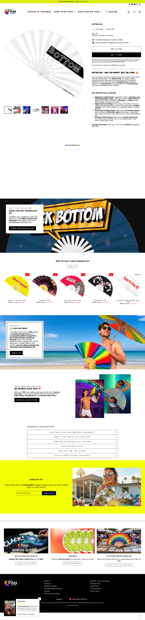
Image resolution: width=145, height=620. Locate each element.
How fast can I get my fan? (72, 451)
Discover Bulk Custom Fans (119, 565)
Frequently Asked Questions (53, 588)
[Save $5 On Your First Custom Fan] (26, 540)
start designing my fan (22, 228)
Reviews (47, 591)
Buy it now (116, 55)
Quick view (20, 181)
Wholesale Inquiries (50, 586)
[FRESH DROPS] (72, 540)
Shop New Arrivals (72, 563)
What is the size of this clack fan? (72, 437)
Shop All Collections (26, 400)
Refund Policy (94, 586)
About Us (47, 581)
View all (72, 266)
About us (16, 353)
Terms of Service (95, 588)
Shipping (95, 35)
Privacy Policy (94, 591)
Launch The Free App (26, 563)
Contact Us (47, 583)
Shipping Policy (95, 583)
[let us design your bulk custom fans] (119, 540)
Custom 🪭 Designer (39, 12)
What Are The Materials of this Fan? (72, 441)
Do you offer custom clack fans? (72, 455)
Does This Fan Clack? (72, 446)
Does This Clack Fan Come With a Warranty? (72, 432)
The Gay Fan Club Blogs (52, 593)
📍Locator (111, 12)
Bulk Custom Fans (89, 12)
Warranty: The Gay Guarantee (99, 581)
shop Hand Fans (64, 12)
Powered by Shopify (72, 605)
